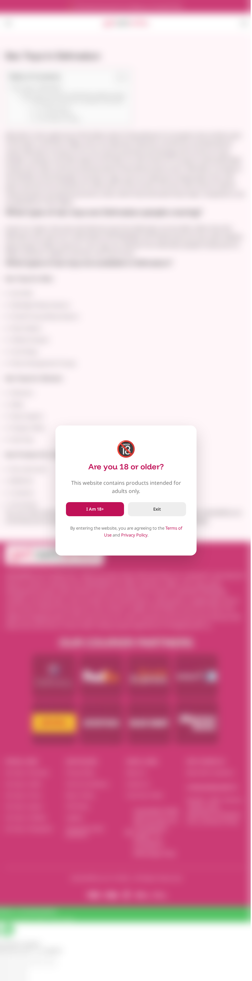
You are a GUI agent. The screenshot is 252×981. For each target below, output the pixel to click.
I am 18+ (95, 509)
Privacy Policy (134, 535)
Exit (157, 509)
